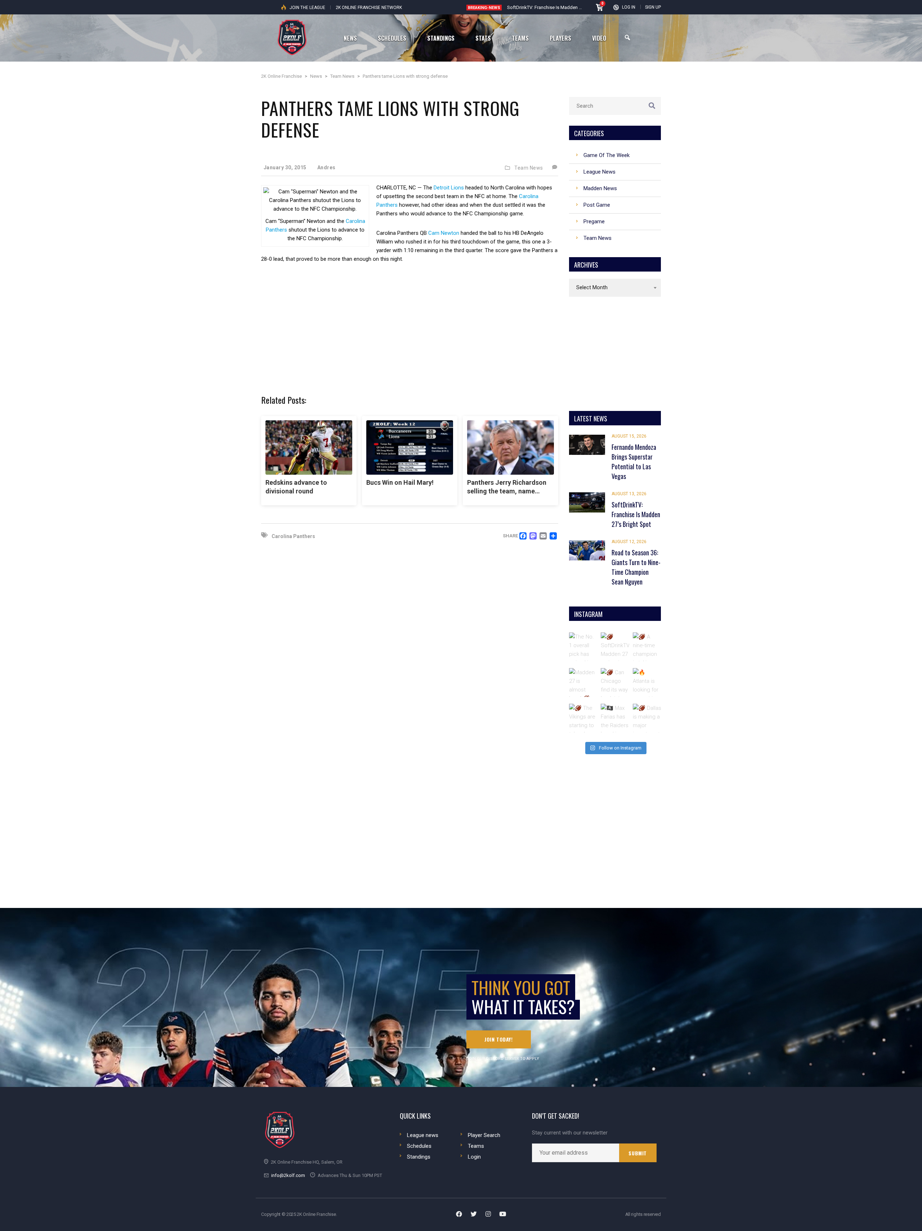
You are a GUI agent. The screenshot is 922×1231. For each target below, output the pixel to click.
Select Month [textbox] (592, 287)
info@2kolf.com (288, 1175)
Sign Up (653, 7)
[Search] (627, 38)
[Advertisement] (409, 324)
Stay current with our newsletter (570, 1133)
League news (422, 1135)
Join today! (498, 1039)
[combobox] (615, 288)
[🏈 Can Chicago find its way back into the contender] (615, 682)
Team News (528, 167)
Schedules (419, 1146)
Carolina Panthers (293, 536)
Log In (628, 7)
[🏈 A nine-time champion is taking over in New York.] (647, 646)
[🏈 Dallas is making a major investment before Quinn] (647, 718)
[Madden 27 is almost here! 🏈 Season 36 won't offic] (583, 682)
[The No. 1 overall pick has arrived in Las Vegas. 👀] (583, 646)
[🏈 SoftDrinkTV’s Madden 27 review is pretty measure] (615, 646)
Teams (476, 1146)
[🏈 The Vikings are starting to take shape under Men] (583, 718)
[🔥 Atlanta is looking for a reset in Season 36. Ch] (647, 682)
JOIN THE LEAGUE (307, 7)
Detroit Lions (448, 187)
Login (474, 1157)
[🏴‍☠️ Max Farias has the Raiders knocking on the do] (615, 718)
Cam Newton (443, 233)
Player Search (484, 1135)
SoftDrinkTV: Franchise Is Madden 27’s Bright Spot (559, 7)
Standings (418, 1157)
